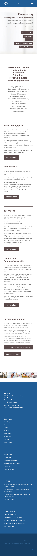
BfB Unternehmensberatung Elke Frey (20, 543)
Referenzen (8, 433)
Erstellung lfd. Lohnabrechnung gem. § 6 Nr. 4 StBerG (18, 490)
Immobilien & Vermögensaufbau (18, 347)
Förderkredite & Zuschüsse (13, 517)
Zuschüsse (29, 40)
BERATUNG (8, 454)
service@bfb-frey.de (16, 407)
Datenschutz (8, 442)
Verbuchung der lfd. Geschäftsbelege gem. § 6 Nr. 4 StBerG (18, 485)
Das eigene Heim (12, 354)
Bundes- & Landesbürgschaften (15, 520)
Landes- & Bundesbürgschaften (23, 43)
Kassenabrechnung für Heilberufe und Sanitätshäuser (17, 495)
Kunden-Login (9, 499)
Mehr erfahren (11, 157)
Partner (6, 430)
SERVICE (7, 481)
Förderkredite (28, 36)
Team (5, 425)
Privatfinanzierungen (26, 47)
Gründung (7, 457)
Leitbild (6, 428)
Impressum (7, 436)
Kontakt (6, 439)
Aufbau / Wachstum (11, 460)
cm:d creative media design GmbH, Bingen (20, 540)
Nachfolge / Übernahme (12, 463)
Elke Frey (7, 422)
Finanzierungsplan (27, 32)
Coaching (7, 466)
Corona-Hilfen (9, 469)
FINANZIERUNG (9, 511)
